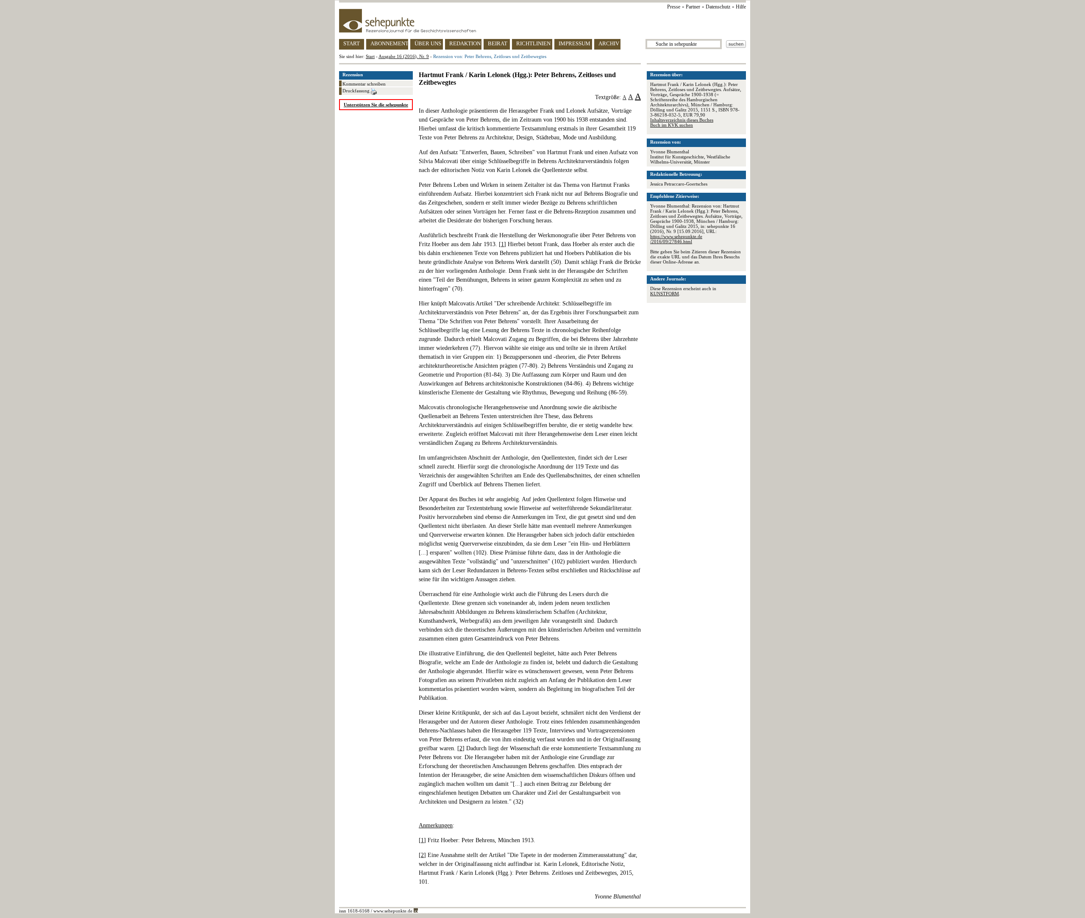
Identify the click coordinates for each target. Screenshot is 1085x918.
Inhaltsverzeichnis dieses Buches (681, 119)
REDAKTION (465, 43)
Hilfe (741, 7)
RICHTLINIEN (533, 43)
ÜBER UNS (428, 43)
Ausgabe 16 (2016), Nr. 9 (403, 56)
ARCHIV (608, 43)
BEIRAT (497, 43)
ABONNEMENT (389, 43)
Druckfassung (356, 90)
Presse (673, 7)
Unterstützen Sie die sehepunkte (376, 104)
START (351, 43)
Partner (693, 7)
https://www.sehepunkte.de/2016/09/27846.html (676, 239)
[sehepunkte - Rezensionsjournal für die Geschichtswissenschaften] (542, 21)
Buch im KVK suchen (671, 125)
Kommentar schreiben (364, 83)
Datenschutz (718, 7)
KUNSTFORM (664, 293)
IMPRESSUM (574, 43)
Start (370, 56)
